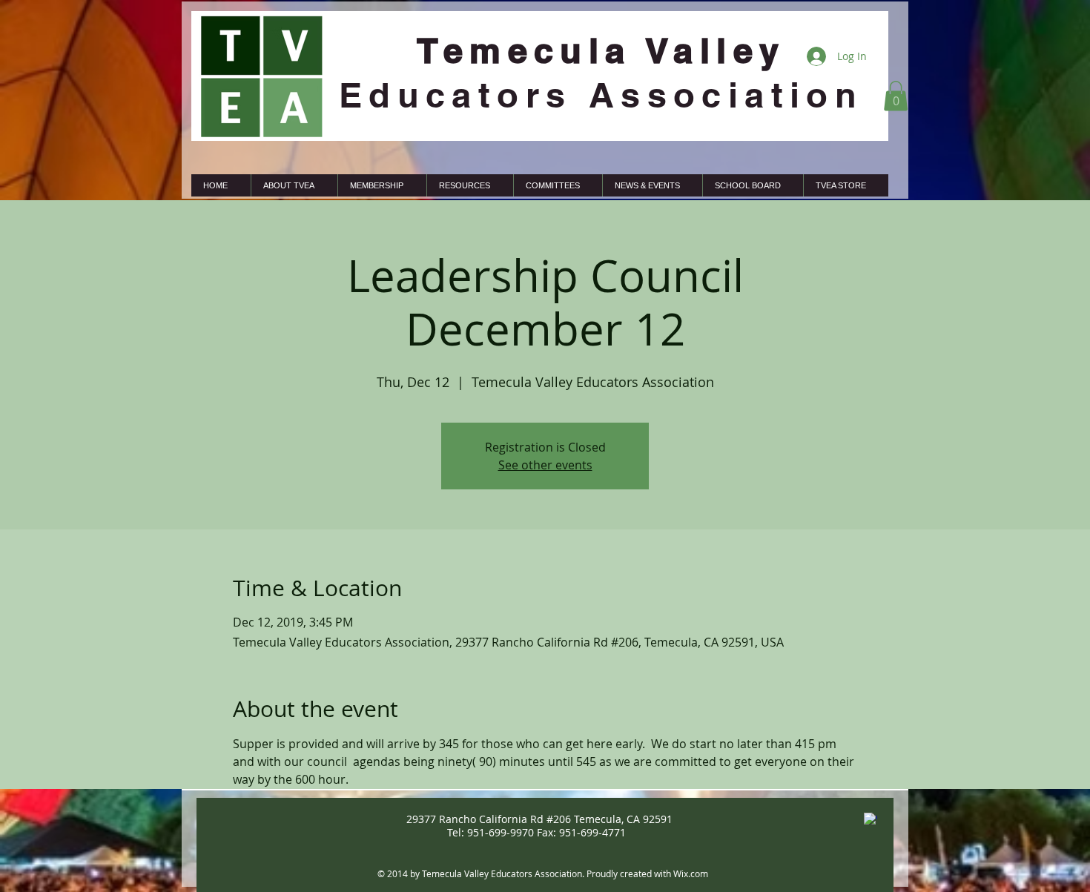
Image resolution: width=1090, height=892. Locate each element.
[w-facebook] (870, 819)
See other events (545, 465)
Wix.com (690, 873)
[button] (895, 96)
